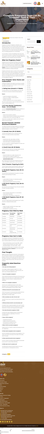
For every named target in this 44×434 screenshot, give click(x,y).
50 (33, 430)
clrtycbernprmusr (6, 41)
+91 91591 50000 (4, 418)
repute (37, 425)
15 (25, 430)
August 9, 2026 (34, 61)
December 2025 (29, 95)
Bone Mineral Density (3, 401)
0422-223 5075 (9, 411)
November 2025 (29, 97)
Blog (9, 354)
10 (24, 430)
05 (23, 430)
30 (28, 430)
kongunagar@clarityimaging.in (6, 419)
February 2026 (29, 91)
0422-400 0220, (3, 411)
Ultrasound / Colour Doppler (5, 402)
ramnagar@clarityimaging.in (6, 414)
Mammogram (2, 399)
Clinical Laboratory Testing (4, 405)
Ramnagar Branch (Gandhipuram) (7, 410)
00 (22, 430)
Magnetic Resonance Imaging (5, 395)
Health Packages (3, 386)
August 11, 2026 (35, 50)
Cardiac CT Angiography (4, 398)
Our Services (2, 380)
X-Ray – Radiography (4, 404)
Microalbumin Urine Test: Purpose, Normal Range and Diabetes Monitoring (36, 63)
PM (10, 430)
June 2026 (29, 83)
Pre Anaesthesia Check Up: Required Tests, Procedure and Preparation (35, 58)
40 (30, 430)
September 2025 (30, 101)
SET (0, 433)
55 (34, 430)
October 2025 (29, 99)
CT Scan (1, 396)
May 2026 (28, 85)
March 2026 (29, 89)
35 (29, 430)
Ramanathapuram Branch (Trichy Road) (8, 415)
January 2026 (29, 93)
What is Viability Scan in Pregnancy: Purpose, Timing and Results (36, 52)
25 (27, 430)
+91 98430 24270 (4, 413)
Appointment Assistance (4, 383)
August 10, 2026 (35, 55)
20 (26, 430)
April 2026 (28, 87)
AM (0, 430)
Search (28, 39)
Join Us (1, 389)
